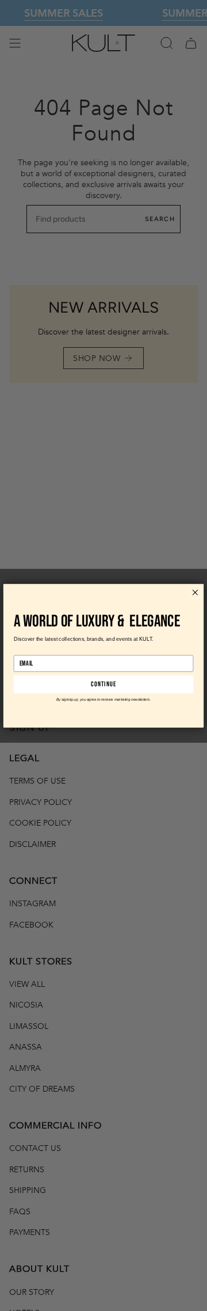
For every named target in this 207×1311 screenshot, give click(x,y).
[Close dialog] (195, 592)
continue (103, 684)
